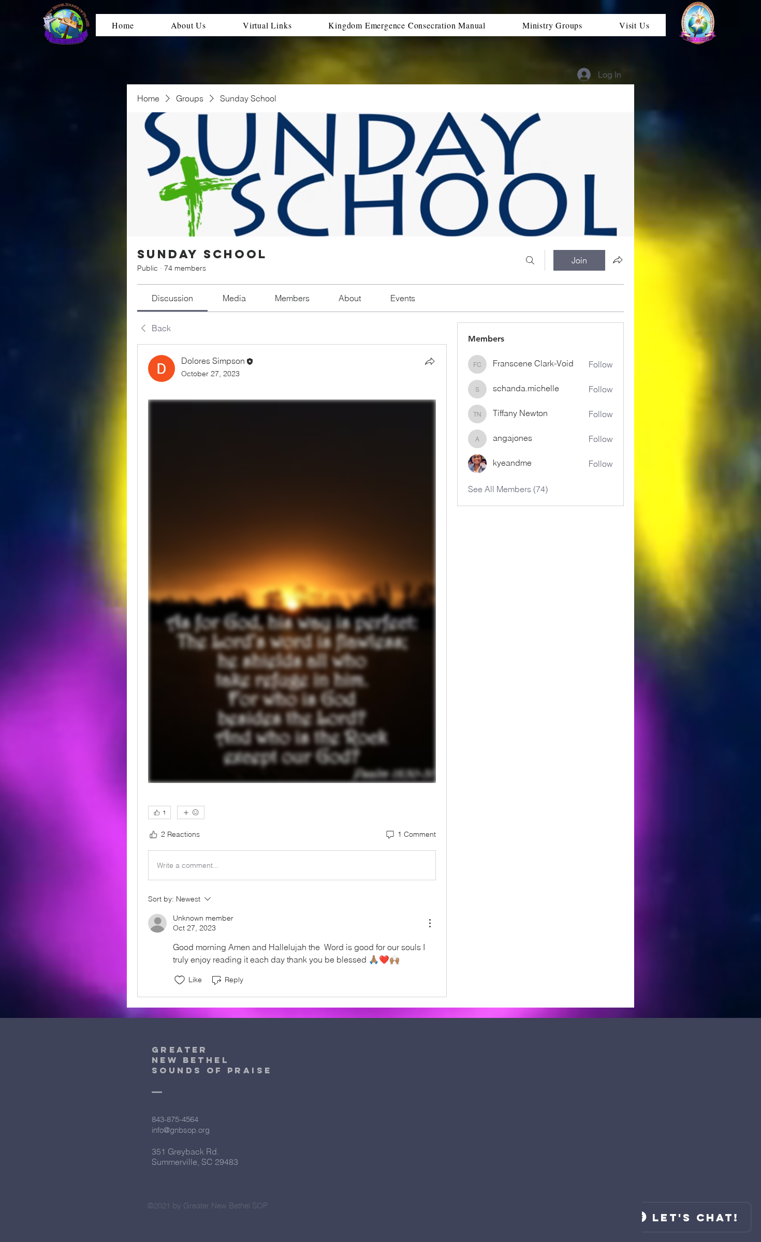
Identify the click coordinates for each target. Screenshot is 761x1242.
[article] (292, 670)
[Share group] (617, 260)
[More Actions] (429, 923)
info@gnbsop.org (181, 1130)
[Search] (530, 260)
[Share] (429, 361)
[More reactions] (190, 812)
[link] (172, 298)
